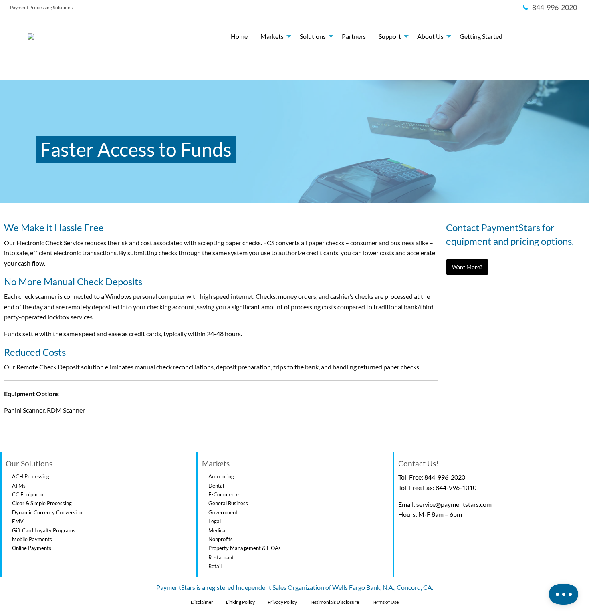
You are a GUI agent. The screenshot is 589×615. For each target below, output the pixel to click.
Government (223, 512)
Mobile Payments (32, 539)
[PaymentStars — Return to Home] (78, 36)
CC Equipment (28, 494)
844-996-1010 (456, 487)
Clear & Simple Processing (42, 503)
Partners (354, 36)
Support (390, 36)
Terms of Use (385, 602)
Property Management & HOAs (244, 548)
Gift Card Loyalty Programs (43, 530)
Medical (217, 530)
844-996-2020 (444, 477)
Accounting (221, 476)
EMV (18, 521)
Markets (272, 36)
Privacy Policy (282, 602)
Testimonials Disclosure (334, 602)
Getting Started (481, 36)
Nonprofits (220, 539)
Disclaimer (202, 602)
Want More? (467, 267)
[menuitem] (239, 36)
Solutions (313, 36)
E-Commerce (223, 494)
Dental (216, 485)
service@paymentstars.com (454, 504)
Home (239, 36)
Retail (215, 566)
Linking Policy (240, 602)
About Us (430, 36)
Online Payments (31, 548)
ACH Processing (30, 476)
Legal (214, 521)
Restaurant (221, 557)
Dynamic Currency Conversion (47, 512)
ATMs (19, 485)
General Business (228, 503)
